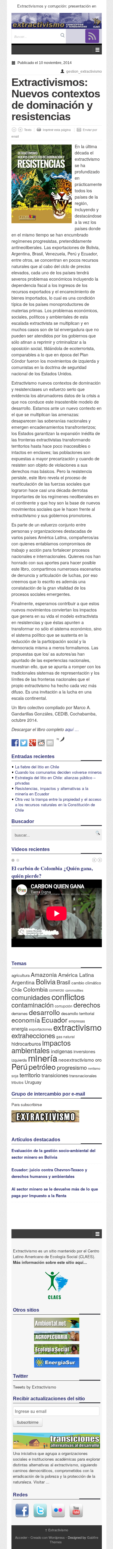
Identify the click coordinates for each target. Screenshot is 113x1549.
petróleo (42, 1066)
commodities (74, 990)
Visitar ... (41, 1482)
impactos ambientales (41, 1046)
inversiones (84, 1051)
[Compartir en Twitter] (23, 742)
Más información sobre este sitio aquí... (50, 1262)
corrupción (63, 1005)
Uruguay (33, 1082)
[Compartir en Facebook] (15, 742)
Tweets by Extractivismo (34, 1387)
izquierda (19, 1060)
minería (42, 1057)
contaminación (32, 1004)
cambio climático (86, 983)
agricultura (20, 975)
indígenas (61, 1051)
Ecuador (54, 1019)
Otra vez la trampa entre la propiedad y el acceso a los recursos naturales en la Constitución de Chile (58, 804)
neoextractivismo (76, 1059)
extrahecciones (33, 1035)
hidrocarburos (26, 1043)
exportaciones (40, 1029)
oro (98, 1060)
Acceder (21, 1537)
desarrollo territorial (77, 1013)
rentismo (94, 1068)
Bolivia (45, 981)
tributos (17, 1082)
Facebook (22, 1510)
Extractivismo (56, 1529)
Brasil (63, 982)
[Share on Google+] (32, 742)
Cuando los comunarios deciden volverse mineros (58, 772)
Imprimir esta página (57, 130)
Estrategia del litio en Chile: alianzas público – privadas (55, 780)
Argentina (23, 982)
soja (14, 1075)
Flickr (58, 1510)
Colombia (35, 989)
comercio (56, 990)
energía (19, 1028)
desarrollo (44, 1012)
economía (25, 1019)
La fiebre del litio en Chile (37, 767)
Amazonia (44, 974)
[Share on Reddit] (41, 742)
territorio (30, 1075)
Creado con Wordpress (47, 1537)
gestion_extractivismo (84, 71)
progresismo (72, 1067)
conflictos (68, 996)
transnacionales (83, 1075)
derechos (87, 1004)
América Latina (76, 974)
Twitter (40, 1510)
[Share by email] (50, 742)
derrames (19, 1013)
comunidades (30, 997)
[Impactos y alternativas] (56, 21)
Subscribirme (28, 1422)
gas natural (65, 1036)
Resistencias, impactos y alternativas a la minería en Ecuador (51, 791)
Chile (16, 989)
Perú (19, 1066)
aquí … (72, 729)
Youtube (76, 1510)
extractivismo (77, 1027)
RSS (92, 36)
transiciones (55, 1075)
